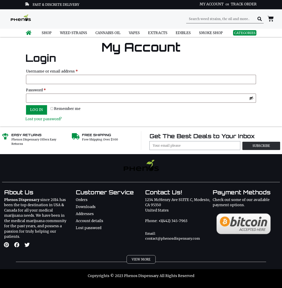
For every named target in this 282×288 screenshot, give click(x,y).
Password (44, 89)
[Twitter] (27, 244)
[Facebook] (17, 244)
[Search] (259, 19)
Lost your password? (43, 119)
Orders (82, 200)
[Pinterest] (6, 244)
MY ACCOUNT (212, 4)
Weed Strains (73, 33)
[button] (141, 259)
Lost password (88, 228)
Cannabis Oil (108, 33)
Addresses (85, 214)
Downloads (86, 207)
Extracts (157, 33)
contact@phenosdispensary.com (172, 238)
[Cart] (271, 19)
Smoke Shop (211, 33)
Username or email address (60, 71)
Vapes (134, 33)
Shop (47, 33)
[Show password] (251, 98)
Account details (89, 221)
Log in (36, 109)
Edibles (183, 33)
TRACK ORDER (244, 4)
